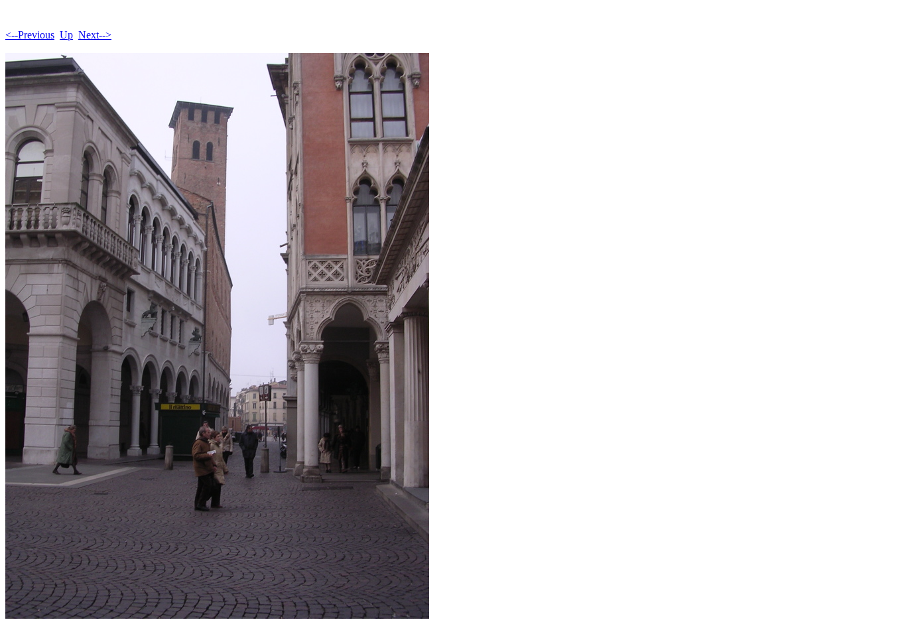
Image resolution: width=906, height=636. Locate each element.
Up (66, 34)
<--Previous (29, 34)
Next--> (94, 34)
